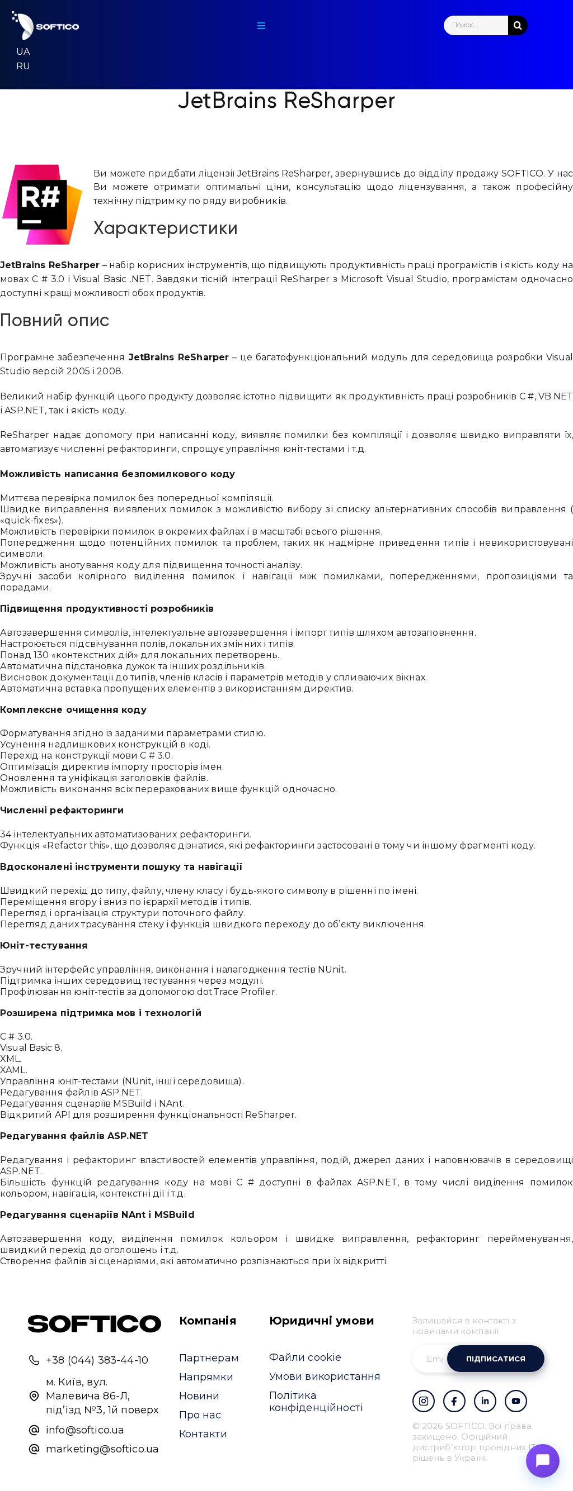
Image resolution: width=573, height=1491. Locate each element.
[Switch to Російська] (23, 66)
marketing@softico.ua (102, 1449)
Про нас (200, 1415)
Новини (199, 1396)
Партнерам (209, 1358)
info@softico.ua (85, 1430)
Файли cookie (305, 1357)
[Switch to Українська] (22, 52)
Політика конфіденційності (316, 1401)
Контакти (203, 1434)
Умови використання (325, 1376)
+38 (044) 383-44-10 (97, 1360)
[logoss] (45, 25)
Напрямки (206, 1377)
